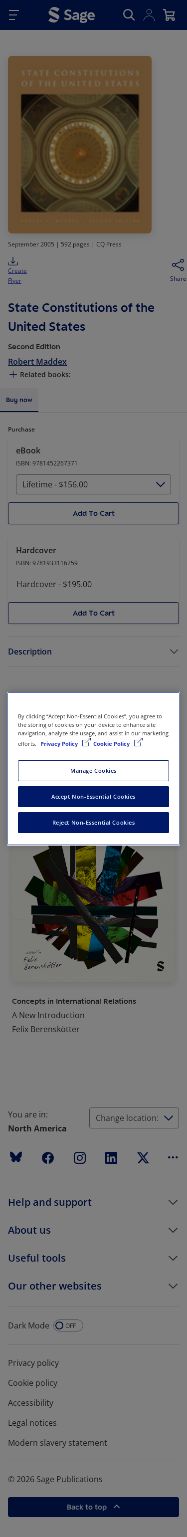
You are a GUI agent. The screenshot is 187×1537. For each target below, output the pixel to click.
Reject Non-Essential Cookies (93, 822)
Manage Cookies (93, 770)
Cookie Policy (112, 743)
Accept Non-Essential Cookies (93, 796)
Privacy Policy (59, 743)
